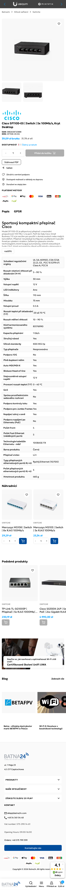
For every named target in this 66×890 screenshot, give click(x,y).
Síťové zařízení (21, 12)
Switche (36, 12)
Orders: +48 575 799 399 (15, 840)
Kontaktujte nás (33, 848)
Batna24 (6, 12)
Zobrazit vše (57, 678)
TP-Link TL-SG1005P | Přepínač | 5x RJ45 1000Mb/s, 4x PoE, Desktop (19, 610)
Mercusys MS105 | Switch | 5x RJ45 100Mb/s (48, 529)
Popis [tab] (5, 211)
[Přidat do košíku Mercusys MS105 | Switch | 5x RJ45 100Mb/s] (54, 541)
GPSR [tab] (18, 211)
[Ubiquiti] (20, 4)
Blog (5, 678)
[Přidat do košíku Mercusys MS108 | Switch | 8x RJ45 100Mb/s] (23, 541)
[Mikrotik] (45, 4)
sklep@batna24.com (16, 813)
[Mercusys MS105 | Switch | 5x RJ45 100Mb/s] (48, 504)
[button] (30, 884)
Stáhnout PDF (11, 162)
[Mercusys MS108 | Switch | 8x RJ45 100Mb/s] (17, 504)
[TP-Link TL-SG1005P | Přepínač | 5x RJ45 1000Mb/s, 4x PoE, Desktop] (20, 583)
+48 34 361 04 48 (15, 817)
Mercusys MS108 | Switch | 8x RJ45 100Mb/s (17, 529)
